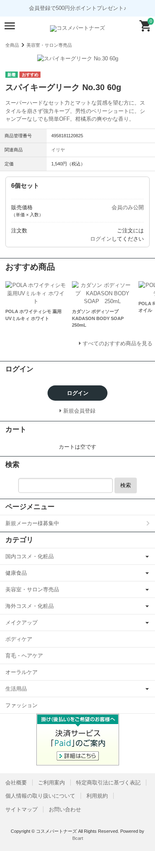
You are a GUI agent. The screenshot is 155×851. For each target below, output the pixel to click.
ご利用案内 (51, 782)
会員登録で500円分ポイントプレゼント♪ (77, 8)
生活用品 (16, 689)
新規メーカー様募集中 (32, 523)
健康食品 (16, 573)
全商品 (12, 45)
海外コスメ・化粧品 (29, 606)
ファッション (21, 705)
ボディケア (18, 639)
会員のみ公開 (128, 207)
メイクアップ (21, 622)
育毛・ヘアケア (24, 656)
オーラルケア (21, 672)
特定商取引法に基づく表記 (108, 782)
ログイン (101, 239)
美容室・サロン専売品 (49, 45)
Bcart (77, 838)
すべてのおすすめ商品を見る (118, 343)
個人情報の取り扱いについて (40, 796)
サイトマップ (21, 809)
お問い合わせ (65, 809)
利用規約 (97, 796)
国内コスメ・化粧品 (29, 556)
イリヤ (58, 149)
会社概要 (16, 782)
